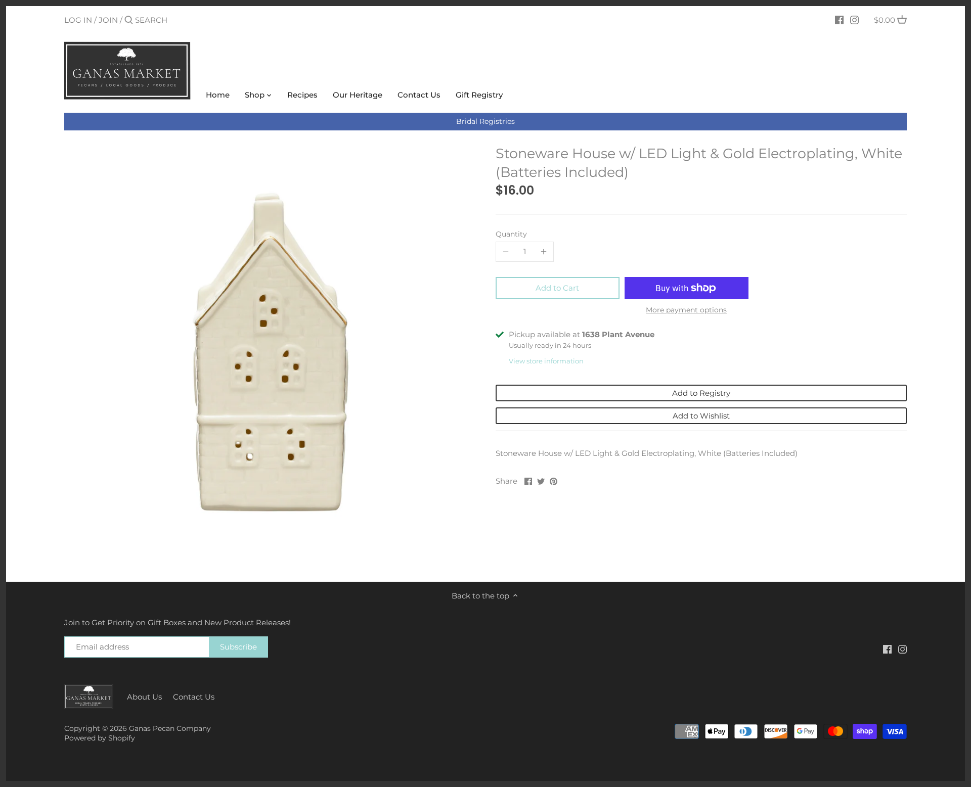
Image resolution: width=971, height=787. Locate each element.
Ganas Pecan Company (170, 728)
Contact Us (193, 697)
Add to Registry (701, 393)
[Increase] (543, 251)
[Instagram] (854, 19)
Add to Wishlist (701, 416)
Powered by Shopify (99, 738)
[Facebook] (839, 19)
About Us (144, 697)
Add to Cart (557, 288)
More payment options (686, 310)
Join (108, 20)
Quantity (511, 234)
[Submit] (128, 20)
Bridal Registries (485, 121)
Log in (78, 20)
